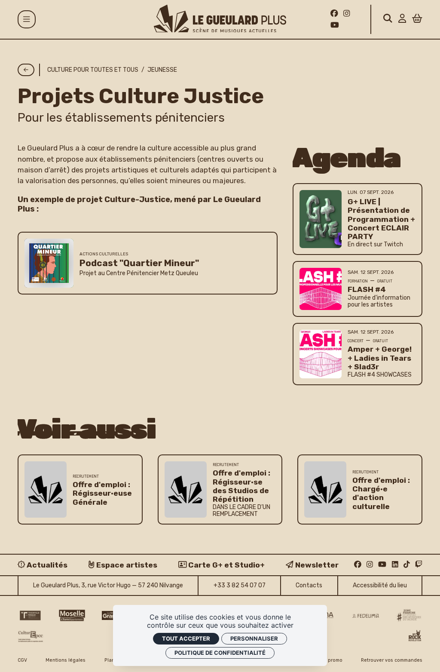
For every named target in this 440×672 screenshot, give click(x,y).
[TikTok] (406, 564)
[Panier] (417, 19)
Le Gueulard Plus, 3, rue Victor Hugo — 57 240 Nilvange (108, 585)
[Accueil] (220, 19)
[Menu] (27, 19)
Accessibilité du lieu (380, 585)
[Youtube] (334, 25)
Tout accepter (186, 638)
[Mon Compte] (402, 19)
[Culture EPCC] (31, 636)
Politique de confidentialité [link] (220, 652)
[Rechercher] (387, 19)
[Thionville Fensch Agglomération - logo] (30, 615)
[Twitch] (418, 564)
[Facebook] (334, 13)
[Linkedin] (395, 564)
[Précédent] (26, 70)
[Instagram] (346, 13)
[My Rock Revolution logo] (414, 636)
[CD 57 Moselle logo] (72, 615)
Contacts (309, 585)
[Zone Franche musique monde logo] (408, 615)
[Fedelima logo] (365, 616)
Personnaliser (254, 638)
